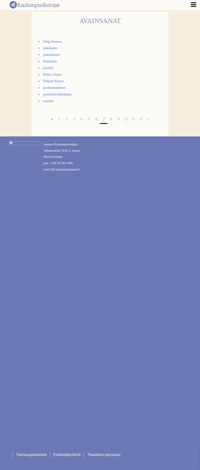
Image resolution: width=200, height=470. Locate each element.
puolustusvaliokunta (57, 94)
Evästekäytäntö (67, 454)
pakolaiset (50, 48)
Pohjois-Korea (53, 81)
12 (141, 119)
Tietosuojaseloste (31, 454)
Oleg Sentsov (52, 41)
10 (126, 119)
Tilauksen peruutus (104, 454)
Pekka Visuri (52, 74)
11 (133, 119)
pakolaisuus (51, 54)
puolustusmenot (54, 88)
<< (51, 119)
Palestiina (50, 61)
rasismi (48, 101)
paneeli (48, 68)
